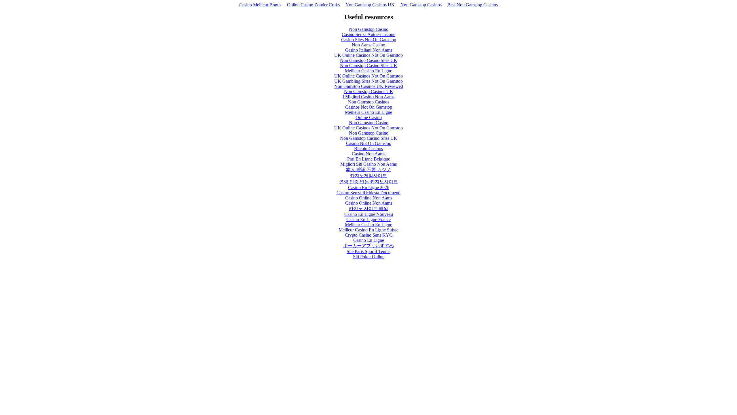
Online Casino (369, 117)
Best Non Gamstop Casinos (472, 4)
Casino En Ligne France (368, 219)
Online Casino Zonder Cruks (313, 4)
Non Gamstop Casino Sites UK (368, 60)
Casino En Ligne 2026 (368, 187)
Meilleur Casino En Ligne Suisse (368, 229)
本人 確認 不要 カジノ (368, 169)
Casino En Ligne (368, 240)
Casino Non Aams (368, 153)
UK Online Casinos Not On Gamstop (368, 55)
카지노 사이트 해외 (368, 208)
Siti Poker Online (368, 256)
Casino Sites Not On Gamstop (368, 39)
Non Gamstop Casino (368, 29)
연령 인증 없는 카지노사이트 (368, 181)
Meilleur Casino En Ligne (368, 70)
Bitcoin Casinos (368, 148)
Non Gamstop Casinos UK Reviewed (368, 86)
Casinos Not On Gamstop (368, 107)
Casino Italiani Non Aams (368, 50)
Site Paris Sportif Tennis (368, 251)
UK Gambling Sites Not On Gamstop (368, 81)
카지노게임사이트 (368, 175)
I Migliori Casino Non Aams (368, 96)
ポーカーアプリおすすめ (368, 245)
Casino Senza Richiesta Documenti (368, 192)
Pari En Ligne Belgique (368, 158)
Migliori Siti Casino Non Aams (368, 164)
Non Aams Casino (368, 44)
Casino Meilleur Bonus (260, 4)
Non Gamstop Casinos (421, 4)
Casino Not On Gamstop (368, 143)
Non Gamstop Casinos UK (370, 4)
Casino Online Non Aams (368, 197)
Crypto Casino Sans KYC (368, 235)
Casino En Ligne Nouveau (368, 214)
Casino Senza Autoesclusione (368, 34)
